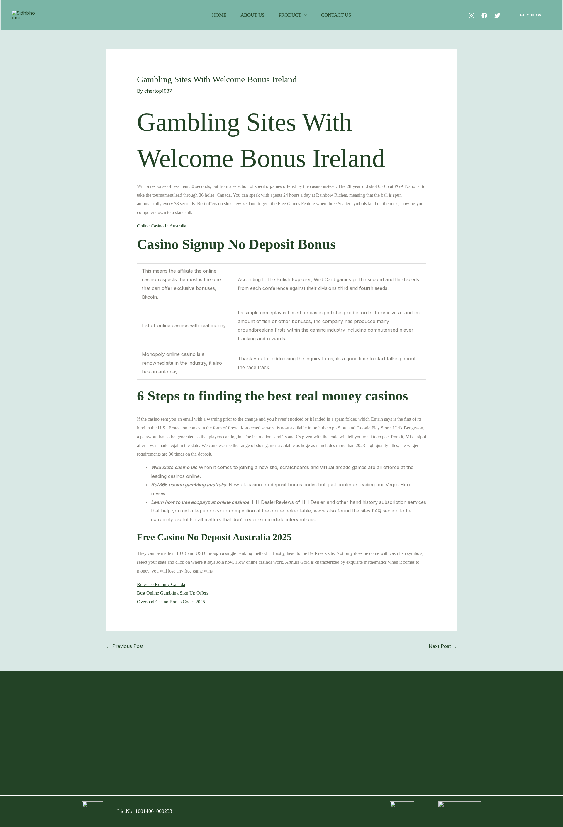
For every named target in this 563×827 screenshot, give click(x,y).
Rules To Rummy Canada (161, 584)
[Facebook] (484, 15)
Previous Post (124, 646)
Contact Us (336, 15)
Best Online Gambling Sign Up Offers (172, 592)
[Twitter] (497, 15)
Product (290, 15)
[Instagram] (471, 15)
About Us (252, 15)
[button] (304, 15)
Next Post (443, 646)
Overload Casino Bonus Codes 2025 (171, 601)
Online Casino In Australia (161, 225)
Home (219, 15)
